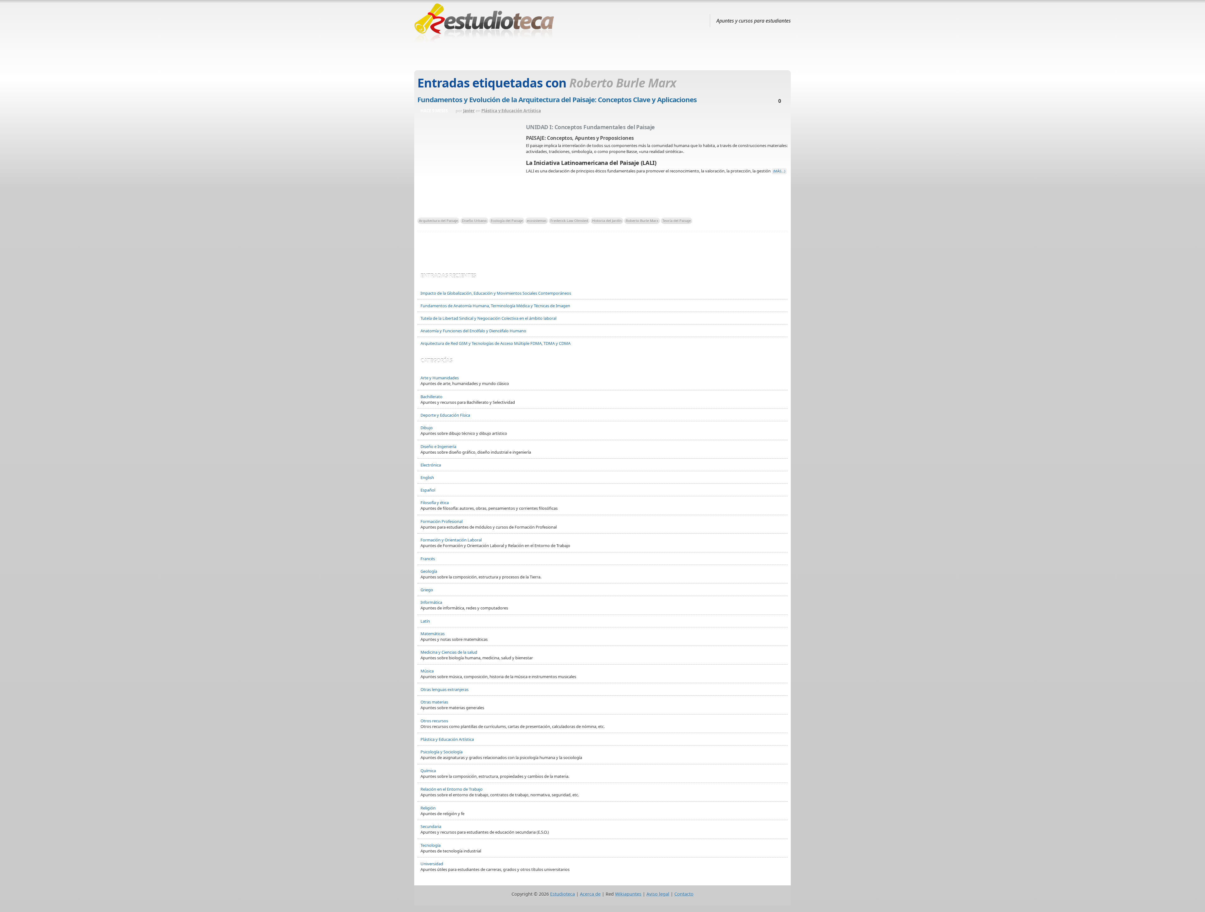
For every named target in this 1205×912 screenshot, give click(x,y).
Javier (469, 110)
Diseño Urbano (474, 220)
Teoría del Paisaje (676, 220)
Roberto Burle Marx (642, 220)
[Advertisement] (602, 54)
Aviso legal (657, 894)
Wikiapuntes (628, 894)
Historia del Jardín (607, 220)
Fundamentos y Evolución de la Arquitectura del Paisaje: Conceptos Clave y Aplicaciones (557, 99)
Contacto (684, 894)
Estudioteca (562, 894)
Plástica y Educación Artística (511, 110)
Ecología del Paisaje (507, 220)
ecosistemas (536, 220)
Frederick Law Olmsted (569, 220)
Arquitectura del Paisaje (438, 220)
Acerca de (590, 894)
